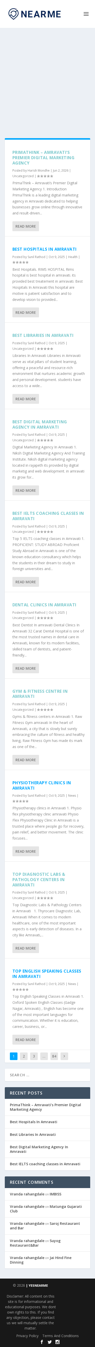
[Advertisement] (47, 77)
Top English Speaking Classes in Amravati (46, 973)
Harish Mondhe (39, 170)
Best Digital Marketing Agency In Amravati (39, 424)
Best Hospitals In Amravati (44, 249)
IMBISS (55, 1194)
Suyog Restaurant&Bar (35, 1243)
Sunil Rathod (36, 257)
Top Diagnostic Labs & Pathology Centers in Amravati (38, 879)
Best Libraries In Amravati (43, 335)
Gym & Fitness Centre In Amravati (40, 693)
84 (54, 1056)
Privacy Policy (27, 1335)
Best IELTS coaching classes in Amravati (48, 516)
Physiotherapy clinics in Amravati (41, 785)
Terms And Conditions (60, 1335)
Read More (25, 226)
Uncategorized (23, 176)
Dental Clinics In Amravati (44, 605)
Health (73, 257)
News (72, 795)
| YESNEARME (36, 1285)
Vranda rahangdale (27, 1194)
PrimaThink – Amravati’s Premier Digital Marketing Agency (43, 158)
